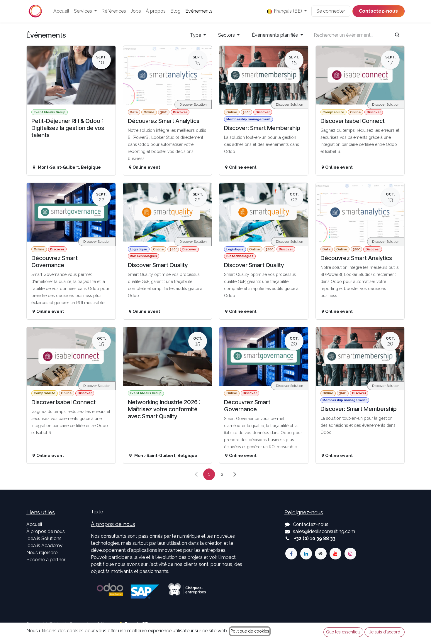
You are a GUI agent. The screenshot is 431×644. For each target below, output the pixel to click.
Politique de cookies (249, 631)
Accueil (34, 524)
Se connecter (330, 11)
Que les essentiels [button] (343, 632)
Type (196, 35)
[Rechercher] (397, 35)
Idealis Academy (44, 545)
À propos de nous (45, 531)
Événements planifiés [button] (275, 35)
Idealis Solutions (44, 538)
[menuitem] (61, 11)
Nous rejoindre (41, 552)
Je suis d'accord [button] (384, 632)
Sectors (227, 35)
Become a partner (45, 559)
